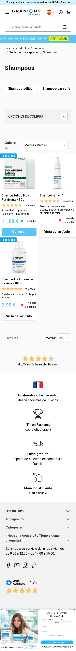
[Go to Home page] (28, 12)
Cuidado (38, 48)
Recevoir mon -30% (56, 642)
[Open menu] (7, 12)
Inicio (8, 48)
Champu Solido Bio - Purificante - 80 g (15, 197)
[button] (38, 117)
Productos (22, 48)
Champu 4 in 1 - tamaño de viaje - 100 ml (17, 281)
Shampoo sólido (20, 88)
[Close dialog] (74, 611)
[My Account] (60, 12)
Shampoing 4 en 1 (51, 195)
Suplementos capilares (24, 52)
